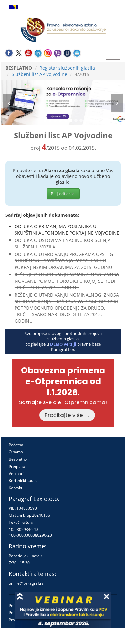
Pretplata (17, 466)
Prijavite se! (63, 194)
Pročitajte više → (67, 415)
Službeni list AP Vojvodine (39, 74)
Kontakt (15, 487)
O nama (16, 452)
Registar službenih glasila (67, 68)
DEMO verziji (63, 344)
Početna (16, 444)
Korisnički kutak (23, 480)
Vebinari (16, 473)
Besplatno (18, 459)
